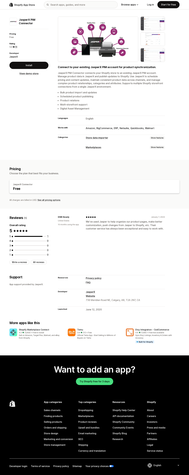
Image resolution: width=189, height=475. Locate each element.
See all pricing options (49, 200)
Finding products (53, 416)
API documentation (123, 416)
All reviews (38, 262)
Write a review (19, 262)
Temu (80, 329)
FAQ (88, 282)
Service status (155, 450)
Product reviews (87, 421)
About (150, 410)
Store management (54, 444)
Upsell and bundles (88, 427)
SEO (80, 439)
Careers (151, 416)
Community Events (123, 427)
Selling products (53, 421)
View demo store (29, 73)
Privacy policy (93, 278)
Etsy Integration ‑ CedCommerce (152, 329)
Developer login (18, 466)
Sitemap (77, 466)
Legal (150, 444)
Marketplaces (93, 147)
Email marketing (87, 433)
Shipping (83, 444)
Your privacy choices (97, 466)
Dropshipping (85, 410)
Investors (152, 421)
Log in (150, 4)
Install (29, 65)
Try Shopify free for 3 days (95, 381)
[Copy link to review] (71, 217)
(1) (16, 47)
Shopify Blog (120, 433)
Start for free (168, 4)
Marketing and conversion (58, 439)
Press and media (156, 427)
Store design (51, 433)
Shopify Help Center (124, 410)
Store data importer (97, 137)
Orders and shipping (55, 427)
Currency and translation (92, 450)
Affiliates (152, 439)
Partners (152, 433)
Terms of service (40, 466)
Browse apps (128, 4)
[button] (36, 334)
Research (118, 439)
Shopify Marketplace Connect (34, 329)
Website (90, 296)
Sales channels (52, 410)
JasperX (13, 56)
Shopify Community (124, 421)
